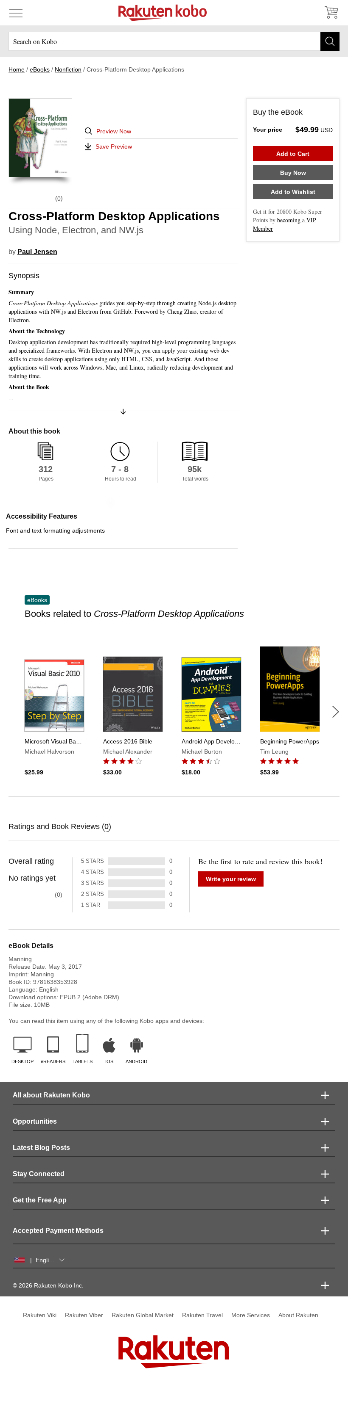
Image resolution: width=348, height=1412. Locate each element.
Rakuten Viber (84, 1315)
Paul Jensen (37, 251)
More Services (250, 1315)
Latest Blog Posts (41, 1147)
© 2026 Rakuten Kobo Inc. (48, 1285)
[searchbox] (174, 41)
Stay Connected (39, 1173)
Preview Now (113, 131)
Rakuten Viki (39, 1315)
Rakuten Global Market (143, 1315)
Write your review (231, 879)
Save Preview (113, 146)
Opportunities (35, 1121)
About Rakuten (298, 1315)
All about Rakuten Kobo (51, 1095)
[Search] (330, 41)
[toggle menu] (15, 12)
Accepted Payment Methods (58, 1230)
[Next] (336, 711)
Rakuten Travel (202, 1315)
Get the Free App (40, 1200)
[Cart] (331, 12)
